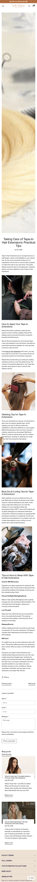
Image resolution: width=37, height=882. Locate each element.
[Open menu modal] (3, 6)
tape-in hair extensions (13, 351)
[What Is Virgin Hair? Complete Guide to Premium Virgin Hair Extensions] (18, 767)
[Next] (31, 1)
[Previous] (6, 1)
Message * (5, 716)
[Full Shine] (18, 6)
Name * (4, 698)
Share (6, 677)
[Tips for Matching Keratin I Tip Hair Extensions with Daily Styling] (18, 813)
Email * (4, 707)
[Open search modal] (29, 6)
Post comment (9, 741)
